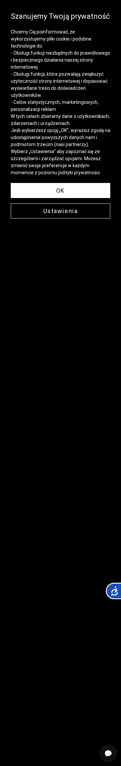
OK (60, 190)
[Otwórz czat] (108, 753)
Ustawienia (60, 210)
